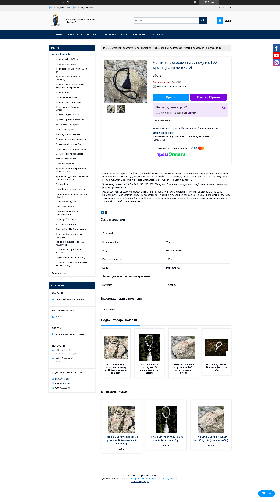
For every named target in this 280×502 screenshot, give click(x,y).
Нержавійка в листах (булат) (70, 257)
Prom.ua (155, 476)
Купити (170, 97)
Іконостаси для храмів (67, 115)
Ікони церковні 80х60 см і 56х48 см (71, 70)
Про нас (92, 34)
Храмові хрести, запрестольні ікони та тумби (71, 170)
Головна (57, 34)
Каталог (73, 34)
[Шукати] (203, 20)
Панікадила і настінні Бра (69, 144)
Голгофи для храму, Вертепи (70, 189)
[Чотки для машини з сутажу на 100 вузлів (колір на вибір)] (183, 345)
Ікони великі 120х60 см (67, 59)
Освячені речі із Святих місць (71, 229)
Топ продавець (60, 273)
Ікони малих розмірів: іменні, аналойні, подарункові (70, 86)
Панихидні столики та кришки (71, 139)
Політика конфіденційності (166, 478)
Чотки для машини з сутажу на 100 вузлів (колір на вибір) (183, 368)
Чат (269, 493)
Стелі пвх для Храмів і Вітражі (67, 108)
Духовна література (66, 224)
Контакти (139, 34)
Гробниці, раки (63, 184)
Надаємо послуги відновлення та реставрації (71, 264)
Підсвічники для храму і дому (71, 149)
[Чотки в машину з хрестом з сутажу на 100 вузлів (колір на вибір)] (115, 345)
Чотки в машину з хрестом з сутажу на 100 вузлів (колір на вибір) (116, 368)
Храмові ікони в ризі (66, 64)
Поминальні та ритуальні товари (68, 251)
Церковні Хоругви (65, 163)
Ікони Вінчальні (63, 92)
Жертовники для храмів (68, 124)
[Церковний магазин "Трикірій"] (55, 26)
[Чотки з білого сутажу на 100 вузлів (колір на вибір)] (149, 345)
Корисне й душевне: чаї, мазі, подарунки (71, 243)
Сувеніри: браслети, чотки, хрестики (131, 48)
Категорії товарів (61, 54)
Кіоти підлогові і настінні (68, 134)
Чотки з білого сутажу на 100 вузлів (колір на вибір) (149, 368)
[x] (106, 213)
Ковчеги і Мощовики (66, 159)
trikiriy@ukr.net (61, 379)
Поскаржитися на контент (141, 478)
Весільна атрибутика (66, 97)
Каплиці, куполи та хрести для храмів (71, 195)
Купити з (202, 97)
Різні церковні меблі (66, 206)
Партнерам (157, 34)
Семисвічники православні (69, 154)
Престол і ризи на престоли (70, 120)
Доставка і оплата (115, 34)
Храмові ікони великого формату (68, 78)
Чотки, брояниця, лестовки (167, 48)
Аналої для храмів (65, 129)
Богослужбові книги (66, 219)
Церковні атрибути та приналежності (67, 213)
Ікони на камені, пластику (68, 102)
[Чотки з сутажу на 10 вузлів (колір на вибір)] (216, 345)
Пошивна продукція (66, 202)
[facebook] (102, 213)
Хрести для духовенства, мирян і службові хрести (72, 177)
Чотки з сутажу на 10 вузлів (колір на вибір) (217, 367)
